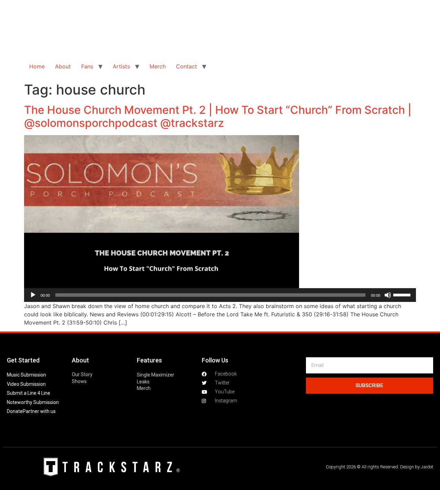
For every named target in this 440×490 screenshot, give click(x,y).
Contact (186, 66)
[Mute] (387, 295)
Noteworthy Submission (33, 402)
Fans (87, 66)
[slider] (402, 294)
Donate (15, 411)
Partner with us (39, 411)
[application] (220, 295)
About (63, 66)
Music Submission (26, 375)
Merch (158, 66)
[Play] (33, 295)
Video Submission (26, 384)
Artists (121, 66)
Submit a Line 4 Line (28, 393)
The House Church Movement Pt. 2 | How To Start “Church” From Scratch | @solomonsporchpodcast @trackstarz (217, 116)
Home (37, 66)
